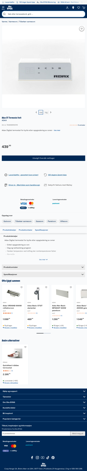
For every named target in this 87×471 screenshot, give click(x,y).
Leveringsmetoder (60, 199)
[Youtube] (42, 457)
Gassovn (39, 221)
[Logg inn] (67, 8)
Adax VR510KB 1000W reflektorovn (12, 307)
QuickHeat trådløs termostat (11, 366)
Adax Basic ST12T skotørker (34, 307)
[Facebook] (32, 457)
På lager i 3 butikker (35, 327)
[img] (13, 313)
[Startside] (35, 8)
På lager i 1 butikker (10, 327)
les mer (57, 130)
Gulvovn (7, 221)
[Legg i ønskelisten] (82, 29)
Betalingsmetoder (27, 199)
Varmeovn (13, 22)
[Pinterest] (53, 457)
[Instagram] (37, 457)
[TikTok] (48, 457)
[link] (77, 125)
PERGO (5, 362)
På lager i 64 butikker (11, 383)
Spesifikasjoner (41, 230)
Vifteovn (63, 221)
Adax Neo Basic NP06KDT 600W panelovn (59, 308)
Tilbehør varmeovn (27, 22)
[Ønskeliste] (78, 8)
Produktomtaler (25, 230)
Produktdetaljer (9, 230)
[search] (4, 14)
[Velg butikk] (73, 8)
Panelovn (52, 221)
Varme (4, 22)
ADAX (4, 120)
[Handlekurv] (83, 8)
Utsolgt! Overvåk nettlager (44, 158)
